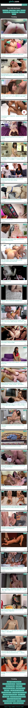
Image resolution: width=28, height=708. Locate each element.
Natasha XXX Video (6, 692)
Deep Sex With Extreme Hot (19, 692)
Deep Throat (12, 10)
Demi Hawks (19, 686)
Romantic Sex (14, 12)
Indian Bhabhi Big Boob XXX (14, 698)
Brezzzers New (8, 703)
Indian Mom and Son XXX (9, 701)
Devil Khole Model (20, 688)
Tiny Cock (6, 690)
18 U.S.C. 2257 (20, 706)
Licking (14, 14)
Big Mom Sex (6, 696)
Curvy (18, 10)
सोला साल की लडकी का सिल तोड (17, 690)
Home (5, 706)
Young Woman (6, 12)
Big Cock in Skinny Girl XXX (10, 694)
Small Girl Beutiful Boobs (9, 684)
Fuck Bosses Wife (10, 686)
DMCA (13, 706)
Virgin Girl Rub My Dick (9, 688)
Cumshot (23, 10)
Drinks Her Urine (21, 701)
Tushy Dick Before (20, 684)
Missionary (5, 10)
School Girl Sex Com (18, 703)
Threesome (22, 12)
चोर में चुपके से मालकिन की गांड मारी (14, 681)
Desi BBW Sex (21, 694)
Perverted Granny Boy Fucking (17, 696)
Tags (9, 706)
